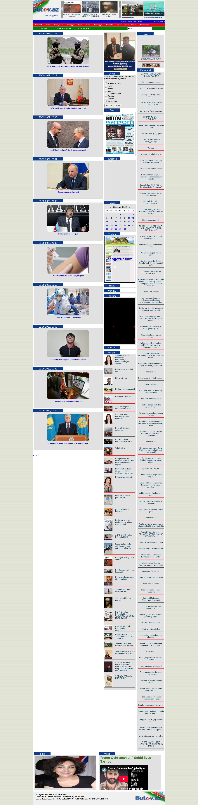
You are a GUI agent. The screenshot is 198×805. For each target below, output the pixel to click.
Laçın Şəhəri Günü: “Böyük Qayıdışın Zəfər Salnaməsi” (124, 636)
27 (111, 229)
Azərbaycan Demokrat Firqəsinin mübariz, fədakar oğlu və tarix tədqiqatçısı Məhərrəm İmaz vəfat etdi (124, 666)
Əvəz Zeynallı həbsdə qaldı (68, 234)
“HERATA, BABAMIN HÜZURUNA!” (123, 677)
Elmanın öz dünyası (123, 397)
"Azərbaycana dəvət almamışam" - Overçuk (152, 14)
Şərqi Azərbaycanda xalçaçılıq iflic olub (123, 408)
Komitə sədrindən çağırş (150, 82)
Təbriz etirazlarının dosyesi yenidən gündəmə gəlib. (150, 698)
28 (116, 229)
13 (111, 222)
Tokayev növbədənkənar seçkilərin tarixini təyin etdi (68, 443)
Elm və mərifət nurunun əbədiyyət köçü (124, 578)
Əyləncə (110, 96)
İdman (110, 88)
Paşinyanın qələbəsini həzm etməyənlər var (151, 673)
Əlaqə (46, 16)
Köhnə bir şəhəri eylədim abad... (151, 378)
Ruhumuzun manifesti (123, 477)
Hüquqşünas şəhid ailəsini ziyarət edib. (151, 272)
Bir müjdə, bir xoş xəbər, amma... (150, 96)
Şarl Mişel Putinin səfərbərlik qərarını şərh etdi (68, 150)
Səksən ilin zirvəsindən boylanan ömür (151, 126)
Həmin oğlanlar (121, 378)
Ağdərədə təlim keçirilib (151, 468)
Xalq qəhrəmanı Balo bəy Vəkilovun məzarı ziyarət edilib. (151, 564)
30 (125, 229)
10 (129, 218)
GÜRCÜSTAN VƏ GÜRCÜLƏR (109, 15)
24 (129, 225)
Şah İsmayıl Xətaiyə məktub (151, 111)
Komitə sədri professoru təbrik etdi (151, 246)
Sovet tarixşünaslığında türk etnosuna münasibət (151, 161)
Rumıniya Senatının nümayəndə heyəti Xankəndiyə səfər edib (124, 471)
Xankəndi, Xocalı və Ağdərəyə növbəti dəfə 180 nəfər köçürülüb (151, 525)
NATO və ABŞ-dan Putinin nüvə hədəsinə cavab (68, 108)
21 (116, 225)
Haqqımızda (53, 16)
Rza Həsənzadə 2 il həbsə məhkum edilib (123, 441)
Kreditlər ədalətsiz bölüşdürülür (151, 549)
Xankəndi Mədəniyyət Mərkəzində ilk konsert (151, 599)
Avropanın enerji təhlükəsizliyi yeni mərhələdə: (122, 416)
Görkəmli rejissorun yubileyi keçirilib (151, 681)
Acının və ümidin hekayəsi (121, 510)
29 (120, 229)
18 (133, 222)
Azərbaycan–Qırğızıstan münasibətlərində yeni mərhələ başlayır (151, 212)
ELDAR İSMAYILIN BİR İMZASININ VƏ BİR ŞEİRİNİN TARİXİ (151, 744)
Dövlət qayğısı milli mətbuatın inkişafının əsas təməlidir (123, 522)
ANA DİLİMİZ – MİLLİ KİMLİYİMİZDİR (123, 536)
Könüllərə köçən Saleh (151, 629)
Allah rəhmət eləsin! (151, 584)
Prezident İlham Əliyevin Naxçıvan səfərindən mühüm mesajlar (151, 177)
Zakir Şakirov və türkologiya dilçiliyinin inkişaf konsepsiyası (151, 729)
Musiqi (110, 91)
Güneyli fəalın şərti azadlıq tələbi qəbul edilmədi (151, 712)
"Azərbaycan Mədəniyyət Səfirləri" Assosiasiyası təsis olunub (151, 460)
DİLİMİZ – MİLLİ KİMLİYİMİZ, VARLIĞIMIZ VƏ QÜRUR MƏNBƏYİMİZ (125, 615)
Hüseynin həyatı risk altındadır (151, 542)
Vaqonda (150, 148)
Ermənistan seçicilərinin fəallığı (151, 736)
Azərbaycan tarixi (114, 83)
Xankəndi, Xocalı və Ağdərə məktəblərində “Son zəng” (151, 644)
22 (120, 225)
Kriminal (110, 99)
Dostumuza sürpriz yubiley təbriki (120, 21)
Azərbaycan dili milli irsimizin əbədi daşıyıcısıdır (123, 628)
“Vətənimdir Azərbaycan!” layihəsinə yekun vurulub (151, 556)
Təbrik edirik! (120, 448)
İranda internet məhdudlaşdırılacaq (68, 402)
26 (107, 229)
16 (125, 222)
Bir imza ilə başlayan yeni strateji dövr (151, 607)
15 (120, 222)
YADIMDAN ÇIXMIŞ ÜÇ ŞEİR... (151, 134)
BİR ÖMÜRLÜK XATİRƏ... (150, 623)
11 (133, 218)
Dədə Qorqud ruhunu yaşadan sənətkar (150, 659)
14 (116, 222)
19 (107, 225)
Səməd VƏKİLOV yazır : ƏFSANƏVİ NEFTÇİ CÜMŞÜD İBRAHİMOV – (151, 534)
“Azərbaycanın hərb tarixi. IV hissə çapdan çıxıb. (125, 652)
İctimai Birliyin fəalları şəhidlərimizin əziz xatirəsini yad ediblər (123, 546)
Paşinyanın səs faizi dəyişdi (151, 666)
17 (129, 222)
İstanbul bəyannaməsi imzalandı (151, 705)
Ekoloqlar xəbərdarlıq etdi (125, 389)
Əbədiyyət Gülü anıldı (150, 571)
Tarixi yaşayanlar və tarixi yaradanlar (151, 591)
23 (125, 225)
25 (133, 225)
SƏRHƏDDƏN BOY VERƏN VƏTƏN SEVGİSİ (151, 104)
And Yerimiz (126, 13)
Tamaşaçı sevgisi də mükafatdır (150, 577)
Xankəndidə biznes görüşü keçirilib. (122, 590)
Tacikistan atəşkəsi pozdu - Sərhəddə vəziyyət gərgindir (68, 66)
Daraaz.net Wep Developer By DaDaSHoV (65, 797)
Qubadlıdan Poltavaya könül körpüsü (151, 476)
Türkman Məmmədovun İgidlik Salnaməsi (151, 502)
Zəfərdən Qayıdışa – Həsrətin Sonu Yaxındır (124, 644)
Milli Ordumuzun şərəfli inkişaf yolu (151, 511)
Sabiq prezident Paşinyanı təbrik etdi (151, 720)
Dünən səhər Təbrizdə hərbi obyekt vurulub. (151, 690)
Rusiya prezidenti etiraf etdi (68, 192)
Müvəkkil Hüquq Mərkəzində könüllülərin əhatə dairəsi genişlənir (151, 485)
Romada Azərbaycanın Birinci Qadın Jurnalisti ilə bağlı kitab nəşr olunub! (150, 450)
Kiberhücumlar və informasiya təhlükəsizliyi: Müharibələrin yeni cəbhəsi (122, 360)
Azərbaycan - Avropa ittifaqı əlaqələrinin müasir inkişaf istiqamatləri (151, 434)
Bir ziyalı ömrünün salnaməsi (122, 429)
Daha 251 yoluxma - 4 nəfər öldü (68, 318)
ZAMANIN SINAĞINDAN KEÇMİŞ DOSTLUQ (90, 15)
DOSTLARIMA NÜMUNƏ (71, 14)
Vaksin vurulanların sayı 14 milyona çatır (68, 276)
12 (107, 222)
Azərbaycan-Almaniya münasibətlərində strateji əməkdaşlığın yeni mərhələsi (151, 300)
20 (111, 225)
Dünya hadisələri (114, 94)
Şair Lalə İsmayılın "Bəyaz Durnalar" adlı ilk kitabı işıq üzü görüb (151, 263)
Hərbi (109, 86)
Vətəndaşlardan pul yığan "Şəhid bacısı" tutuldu (68, 360)
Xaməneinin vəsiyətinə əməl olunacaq (151, 636)
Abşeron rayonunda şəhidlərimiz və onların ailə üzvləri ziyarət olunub (150, 318)
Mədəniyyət (112, 101)
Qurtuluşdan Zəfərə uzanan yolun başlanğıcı (150, 616)
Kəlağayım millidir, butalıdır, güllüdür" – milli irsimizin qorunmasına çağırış (124, 462)
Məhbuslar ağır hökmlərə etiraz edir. (151, 494)
